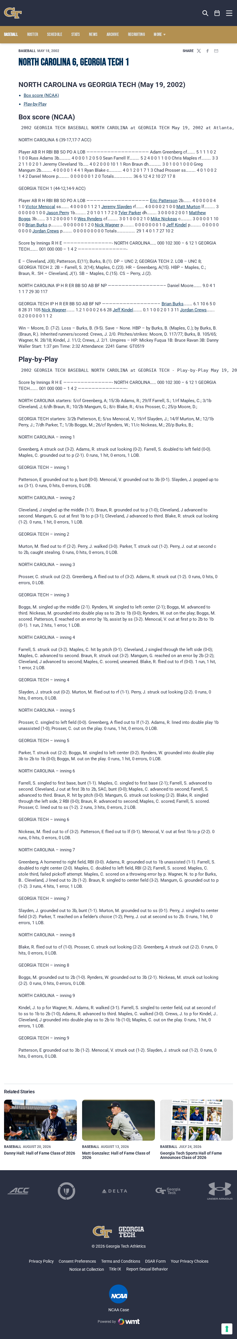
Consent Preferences (77, 1261)
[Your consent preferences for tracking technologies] (226, 1328)
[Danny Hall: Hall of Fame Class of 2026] (40, 1120)
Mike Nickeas (164, 218)
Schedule (54, 34)
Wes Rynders (89, 218)
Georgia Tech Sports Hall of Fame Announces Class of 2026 (191, 1155)
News (93, 34)
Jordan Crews (45, 231)
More (158, 34)
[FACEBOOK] (207, 51)
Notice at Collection (86, 1269)
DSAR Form (155, 1261)
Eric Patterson (163, 200)
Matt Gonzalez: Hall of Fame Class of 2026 (116, 1155)
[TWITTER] (199, 51)
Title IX (115, 1269)
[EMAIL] (216, 51)
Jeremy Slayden (116, 206)
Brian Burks (36, 225)
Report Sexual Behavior (147, 1269)
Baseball (27, 51)
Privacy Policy (41, 1261)
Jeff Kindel (176, 225)
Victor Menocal (40, 206)
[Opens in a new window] (18, 1191)
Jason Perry (57, 212)
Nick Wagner (107, 225)
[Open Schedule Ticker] (217, 13)
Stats (75, 34)
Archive (113, 34)
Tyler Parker (129, 212)
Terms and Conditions (120, 1261)
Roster (32, 34)
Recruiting (136, 34)
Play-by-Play (35, 104)
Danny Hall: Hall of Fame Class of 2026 (39, 1153)
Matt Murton (188, 206)
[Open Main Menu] (229, 13)
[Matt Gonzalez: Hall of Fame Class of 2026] (118, 1120)
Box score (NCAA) (41, 95)
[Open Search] (205, 13)
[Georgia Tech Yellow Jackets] (13, 13)
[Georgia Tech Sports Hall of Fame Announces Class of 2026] (196, 1120)
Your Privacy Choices (189, 1261)
